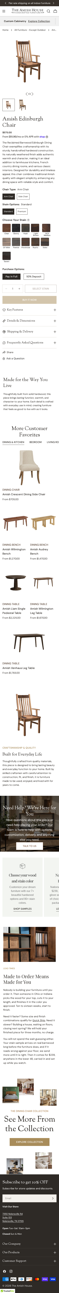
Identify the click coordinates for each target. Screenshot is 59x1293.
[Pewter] (16, 242)
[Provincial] (25, 242)
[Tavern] (6, 256)
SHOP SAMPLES (22, 908)
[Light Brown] (35, 228)
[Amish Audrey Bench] (43, 522)
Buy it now (29, 300)
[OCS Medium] (46, 228)
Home (5, 30)
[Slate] (45, 242)
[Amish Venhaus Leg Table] (29, 641)
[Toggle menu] (3, 11)
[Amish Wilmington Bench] (15, 522)
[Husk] (25, 228)
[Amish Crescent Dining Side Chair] (29, 467)
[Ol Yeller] (6, 242)
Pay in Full (11, 276)
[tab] (13, 442)
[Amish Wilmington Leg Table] (43, 582)
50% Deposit (33, 276)
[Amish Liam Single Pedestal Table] (15, 582)
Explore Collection (39, 21)
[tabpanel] (29, 562)
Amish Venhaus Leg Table (18, 668)
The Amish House (22, 1285)
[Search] (48, 11)
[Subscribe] (52, 1198)
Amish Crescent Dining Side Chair (23, 494)
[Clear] (6, 228)
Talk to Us (29, 846)
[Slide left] (26, 94)
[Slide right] (32, 94)
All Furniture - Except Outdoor (30, 30)
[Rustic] (35, 242)
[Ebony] (16, 228)
